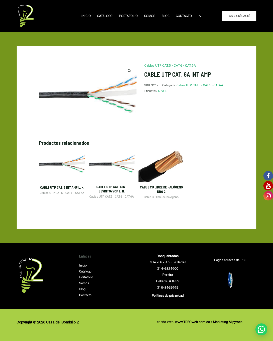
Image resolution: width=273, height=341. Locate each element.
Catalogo (105, 16)
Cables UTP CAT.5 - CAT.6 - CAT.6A (170, 65)
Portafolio (128, 16)
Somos (149, 16)
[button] (261, 329)
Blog (165, 16)
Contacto (184, 16)
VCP (164, 91)
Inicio (86, 16)
